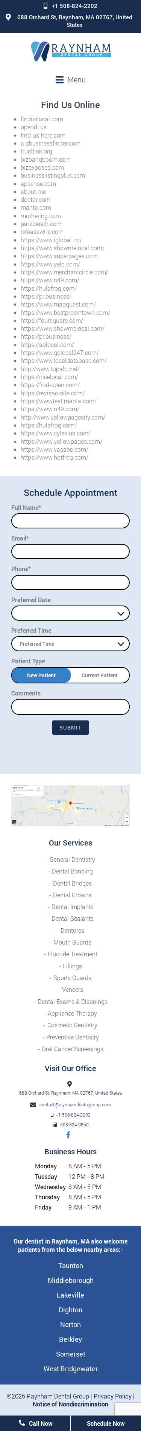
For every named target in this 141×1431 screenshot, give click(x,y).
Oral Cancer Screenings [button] (72, 1049)
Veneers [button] (72, 989)
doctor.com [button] (35, 199)
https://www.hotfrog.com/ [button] (54, 457)
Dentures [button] (72, 930)
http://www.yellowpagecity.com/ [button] (63, 417)
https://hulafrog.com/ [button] (49, 288)
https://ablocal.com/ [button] (47, 344)
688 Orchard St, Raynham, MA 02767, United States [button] (74, 20)
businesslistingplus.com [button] (53, 175)
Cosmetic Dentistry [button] (72, 1025)
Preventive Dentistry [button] (72, 1037)
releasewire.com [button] (42, 231)
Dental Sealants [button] (73, 918)
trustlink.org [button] (36, 151)
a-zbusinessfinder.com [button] (50, 143)
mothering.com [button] (41, 216)
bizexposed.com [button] (42, 167)
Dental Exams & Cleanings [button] (73, 1001)
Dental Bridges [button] (72, 883)
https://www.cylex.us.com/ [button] (56, 433)
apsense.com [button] (38, 183)
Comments (26, 693)
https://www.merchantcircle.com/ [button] (64, 272)
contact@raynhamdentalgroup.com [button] (75, 1104)
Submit (70, 727)
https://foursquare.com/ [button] (52, 320)
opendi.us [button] (34, 127)
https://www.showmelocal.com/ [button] (63, 248)
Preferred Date (30, 600)
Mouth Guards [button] (72, 942)
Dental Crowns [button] (72, 895)
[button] (71, 51)
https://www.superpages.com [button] (59, 256)
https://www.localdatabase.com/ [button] (64, 360)
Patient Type (28, 661)
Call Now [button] (40, 1423)
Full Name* (26, 507)
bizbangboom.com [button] (46, 159)
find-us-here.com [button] (43, 135)
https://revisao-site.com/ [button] (53, 393)
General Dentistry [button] (72, 859)
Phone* (21, 569)
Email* (20, 538)
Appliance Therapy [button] (72, 1013)
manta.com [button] (36, 207)
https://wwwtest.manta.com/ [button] (59, 401)
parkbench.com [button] (41, 224)
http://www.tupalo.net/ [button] (50, 369)
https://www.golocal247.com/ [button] (60, 352)
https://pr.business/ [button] (46, 296)
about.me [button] (33, 191)
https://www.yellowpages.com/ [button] (61, 441)
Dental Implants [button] (73, 907)
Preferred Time (31, 630)
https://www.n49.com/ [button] (50, 280)
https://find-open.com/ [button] (50, 385)
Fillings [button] (72, 966)
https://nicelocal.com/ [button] (49, 377)
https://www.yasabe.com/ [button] (54, 449)
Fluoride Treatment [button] (72, 954)
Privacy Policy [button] (113, 1396)
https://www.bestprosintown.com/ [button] (65, 312)
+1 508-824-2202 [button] (74, 5)
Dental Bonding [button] (72, 871)
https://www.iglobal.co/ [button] (51, 240)
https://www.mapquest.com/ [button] (58, 304)
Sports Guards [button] (72, 978)
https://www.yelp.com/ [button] (50, 264)
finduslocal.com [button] (42, 119)
